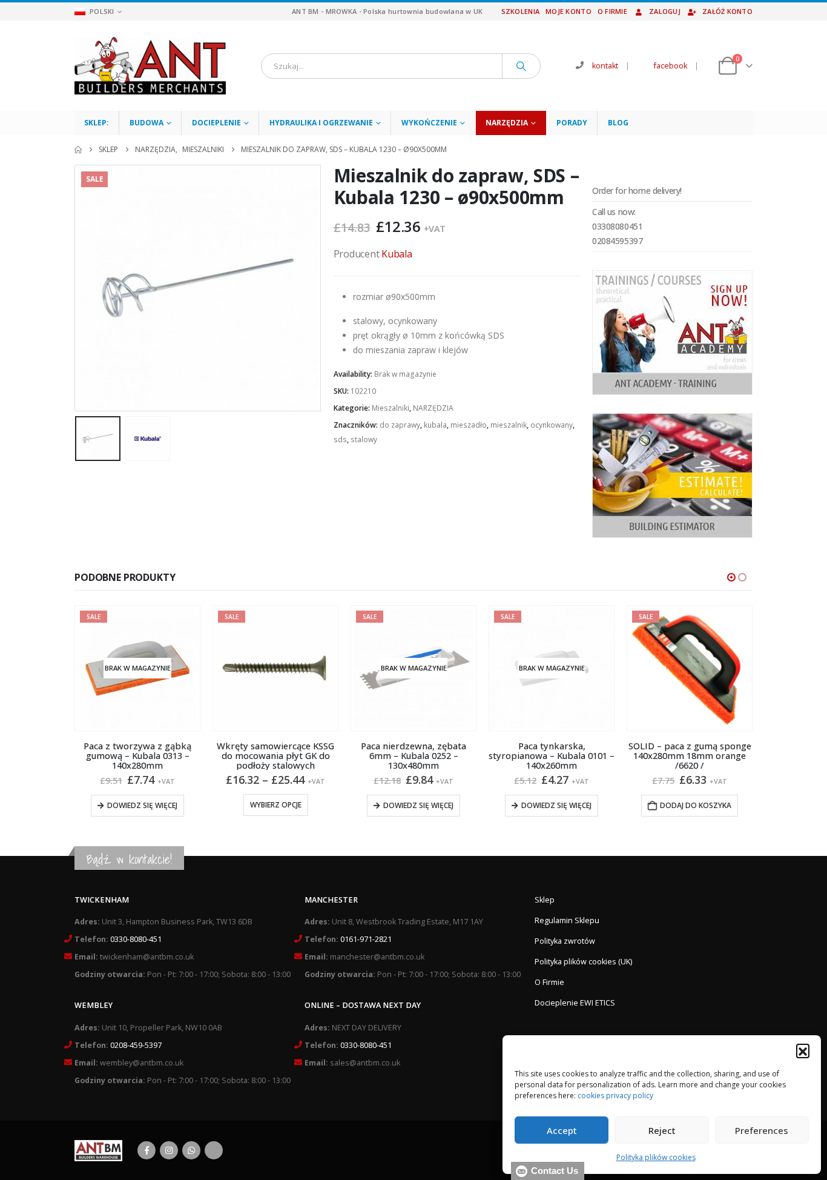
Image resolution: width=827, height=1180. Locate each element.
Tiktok (214, 1150)
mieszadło (468, 425)
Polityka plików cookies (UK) (583, 961)
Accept (562, 1130)
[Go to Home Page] (78, 149)
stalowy (364, 439)
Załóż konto (727, 11)
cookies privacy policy (615, 1095)
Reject (662, 1130)
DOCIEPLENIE (216, 123)
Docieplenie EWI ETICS (575, 1003)
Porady (571, 123)
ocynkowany (551, 425)
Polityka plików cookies (656, 1157)
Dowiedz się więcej (142, 805)
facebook (670, 66)
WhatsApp (191, 1150)
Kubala (396, 253)
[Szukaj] (521, 66)
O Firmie (549, 982)
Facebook (146, 1150)
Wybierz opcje (275, 805)
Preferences (761, 1130)
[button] (803, 1050)
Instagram (169, 1150)
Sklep (545, 900)
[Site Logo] (150, 65)
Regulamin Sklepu (567, 920)
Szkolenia (520, 11)
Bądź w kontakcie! (129, 859)
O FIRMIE (612, 11)
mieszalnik (508, 425)
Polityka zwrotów (565, 941)
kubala (435, 425)
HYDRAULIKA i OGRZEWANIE (321, 123)
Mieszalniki (390, 408)
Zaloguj (664, 11)
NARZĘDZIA (507, 123)
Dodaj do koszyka (695, 805)
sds (340, 439)
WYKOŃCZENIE (429, 123)
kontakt (605, 66)
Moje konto (568, 11)
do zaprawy (400, 425)
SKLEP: (96, 123)
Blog (618, 123)
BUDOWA (146, 123)
